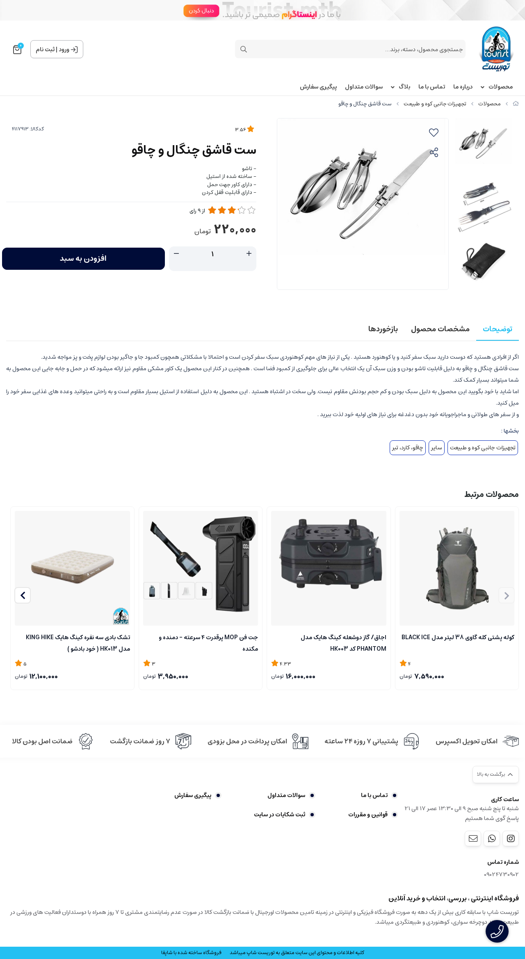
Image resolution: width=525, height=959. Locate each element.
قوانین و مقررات (368, 815)
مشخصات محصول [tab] (440, 329)
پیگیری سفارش (318, 87)
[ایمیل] (473, 838)
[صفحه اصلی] (516, 104)
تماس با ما (431, 87)
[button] (22, 595)
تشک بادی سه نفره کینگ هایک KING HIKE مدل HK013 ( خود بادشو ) (78, 642)
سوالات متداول (364, 87)
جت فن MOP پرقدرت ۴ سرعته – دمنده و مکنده (208, 642)
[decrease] (176, 253)
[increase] (249, 253)
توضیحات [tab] (497, 329)
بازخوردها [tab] (383, 329)
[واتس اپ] (492, 838)
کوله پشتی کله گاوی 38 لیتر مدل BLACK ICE (458, 637)
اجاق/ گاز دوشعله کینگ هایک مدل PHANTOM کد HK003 (343, 642)
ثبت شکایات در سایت (279, 815)
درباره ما (462, 87)
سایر (436, 448)
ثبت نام (45, 50)
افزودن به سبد (83, 258)
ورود (64, 50)
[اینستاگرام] (510, 838)
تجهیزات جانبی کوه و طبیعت (435, 104)
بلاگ (404, 87)
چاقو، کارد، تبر (407, 448)
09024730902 (501, 874)
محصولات (500, 87)
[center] (243, 49)
